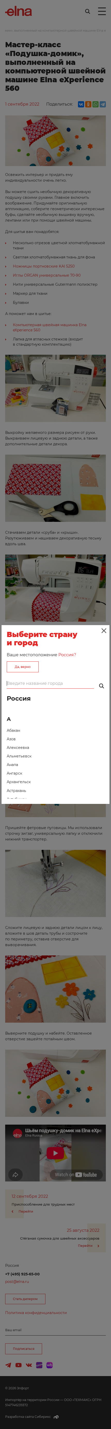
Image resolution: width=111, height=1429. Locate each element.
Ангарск (14, 773)
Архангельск (19, 782)
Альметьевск (19, 756)
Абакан (13, 730)
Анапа (12, 764)
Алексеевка (18, 747)
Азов (11, 739)
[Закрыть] (103, 631)
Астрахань (16, 790)
